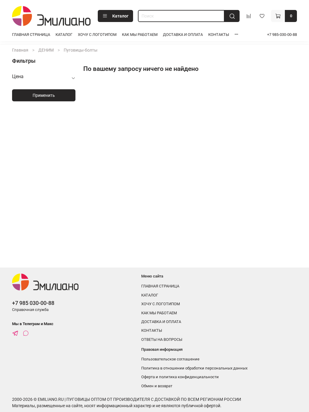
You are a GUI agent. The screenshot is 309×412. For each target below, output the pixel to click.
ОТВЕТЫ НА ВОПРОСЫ (161, 339)
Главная (20, 50)
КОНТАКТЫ (218, 34)
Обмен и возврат (156, 386)
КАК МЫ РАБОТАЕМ (140, 34)
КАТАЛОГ (64, 34)
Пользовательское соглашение (170, 359)
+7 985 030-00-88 (33, 303)
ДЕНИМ (46, 50)
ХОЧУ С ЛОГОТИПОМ (97, 34)
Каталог (120, 16)
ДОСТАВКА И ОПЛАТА (183, 34)
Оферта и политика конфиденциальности (180, 377)
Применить (44, 95)
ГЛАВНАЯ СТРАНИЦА (31, 34)
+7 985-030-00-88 (282, 34)
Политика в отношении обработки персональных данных (194, 368)
